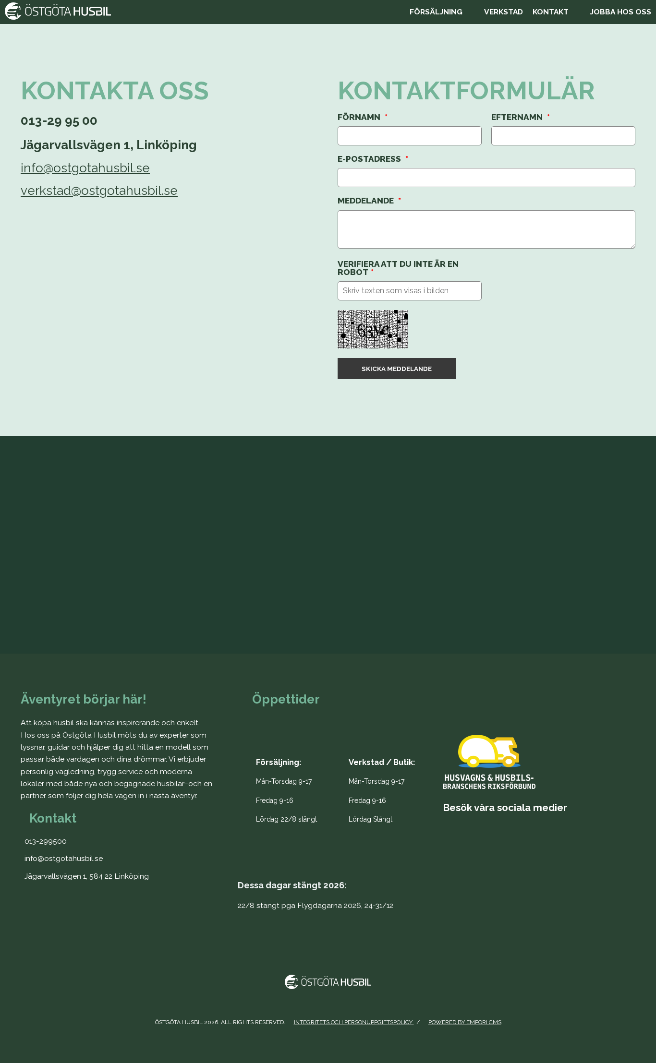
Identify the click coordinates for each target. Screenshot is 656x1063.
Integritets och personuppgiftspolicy (354, 1022)
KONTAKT (551, 11)
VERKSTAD (503, 11)
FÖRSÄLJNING (436, 11)
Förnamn (363, 117)
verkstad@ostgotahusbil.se (99, 190)
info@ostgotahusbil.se (85, 168)
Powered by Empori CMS (464, 1022)
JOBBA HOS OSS (620, 11)
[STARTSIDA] (202, 12)
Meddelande (369, 201)
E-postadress (373, 159)
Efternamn (520, 117)
